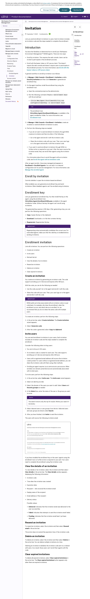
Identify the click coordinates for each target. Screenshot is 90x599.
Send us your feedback (77, 62)
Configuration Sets (12, 58)
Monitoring (10, 63)
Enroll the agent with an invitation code (46, 159)
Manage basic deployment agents (12, 85)
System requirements (11, 38)
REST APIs (8, 91)
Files (8, 68)
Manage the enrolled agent (34, 170)
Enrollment (10, 71)
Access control (11, 78)
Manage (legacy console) (12, 51)
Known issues (9, 36)
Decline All (77, 10)
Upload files (8, 89)
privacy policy (47, 3)
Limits (7, 41)
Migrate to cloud (10, 48)
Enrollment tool (35, 117)
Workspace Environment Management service (12, 30)
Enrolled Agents (13, 73)
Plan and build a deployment (13, 43)
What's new (8, 33)
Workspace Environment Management (38, 21)
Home (9, 56)
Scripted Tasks (11, 66)
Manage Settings (49, 10)
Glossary (7, 99)
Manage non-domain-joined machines (13, 81)
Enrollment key (77, 47)
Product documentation (21, 17)
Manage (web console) (11, 53)
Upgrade (7, 46)
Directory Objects (12, 61)
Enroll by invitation (77, 40)
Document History (10, 101)
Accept (64, 10)
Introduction (77, 35)
